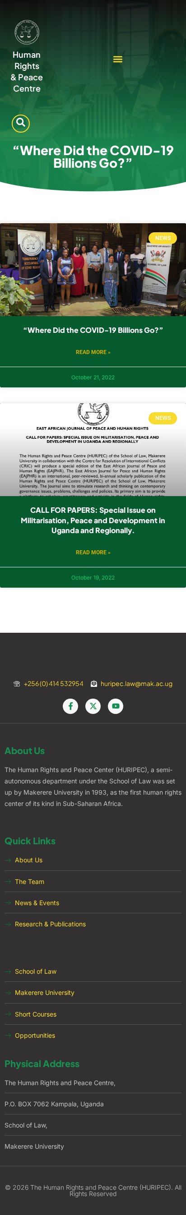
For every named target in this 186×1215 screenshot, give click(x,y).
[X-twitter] (93, 706)
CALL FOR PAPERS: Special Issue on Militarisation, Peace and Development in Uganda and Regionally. (93, 520)
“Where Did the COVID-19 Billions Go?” (93, 330)
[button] (118, 58)
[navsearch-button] (21, 124)
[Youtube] (115, 706)
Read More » (93, 352)
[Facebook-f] (70, 706)
